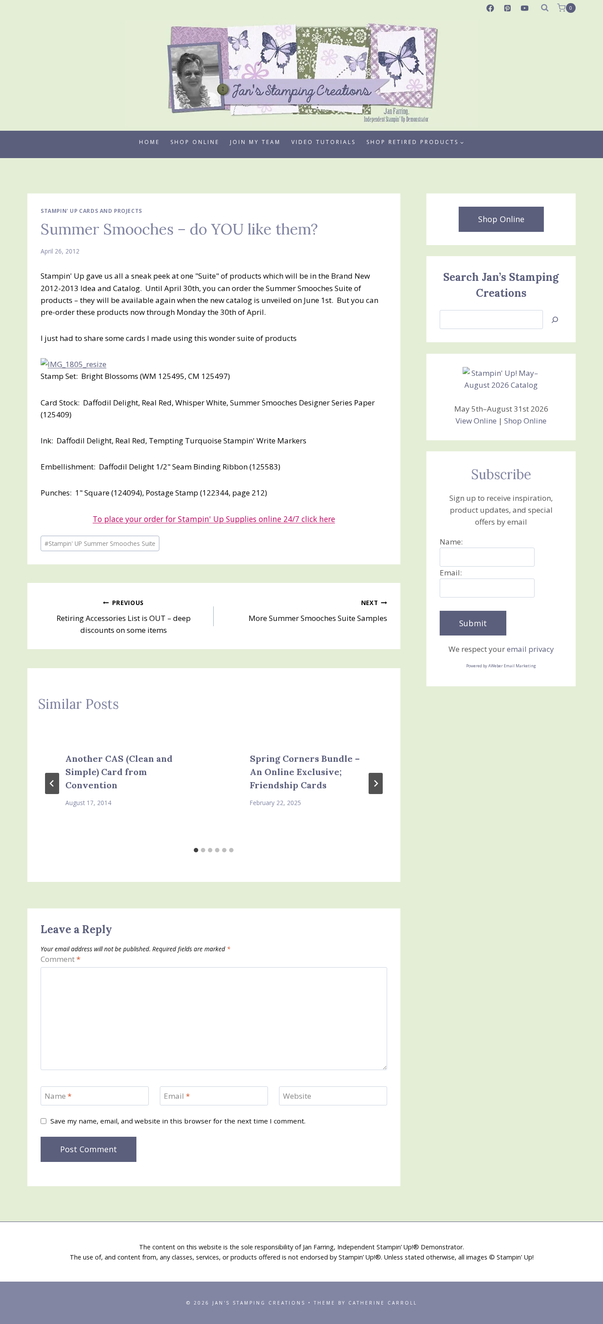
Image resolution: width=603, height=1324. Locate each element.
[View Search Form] (545, 8)
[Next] (376, 783)
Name (58, 1096)
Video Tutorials (323, 142)
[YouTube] (524, 7)
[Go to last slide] (52, 783)
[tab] (196, 850)
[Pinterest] (507, 7)
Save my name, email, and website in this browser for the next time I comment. (177, 1121)
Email (177, 1096)
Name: (451, 542)
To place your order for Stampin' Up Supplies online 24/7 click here (214, 519)
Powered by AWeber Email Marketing (501, 666)
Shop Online (194, 142)
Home (149, 142)
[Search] (554, 319)
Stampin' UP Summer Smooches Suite (100, 543)
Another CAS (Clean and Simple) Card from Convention (119, 772)
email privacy (530, 649)
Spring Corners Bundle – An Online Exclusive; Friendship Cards (305, 772)
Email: (451, 572)
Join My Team (255, 142)
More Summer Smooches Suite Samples (318, 610)
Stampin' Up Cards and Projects (91, 210)
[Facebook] (490, 7)
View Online (476, 421)
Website (297, 1096)
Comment (60, 959)
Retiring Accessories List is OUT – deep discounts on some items (124, 616)
